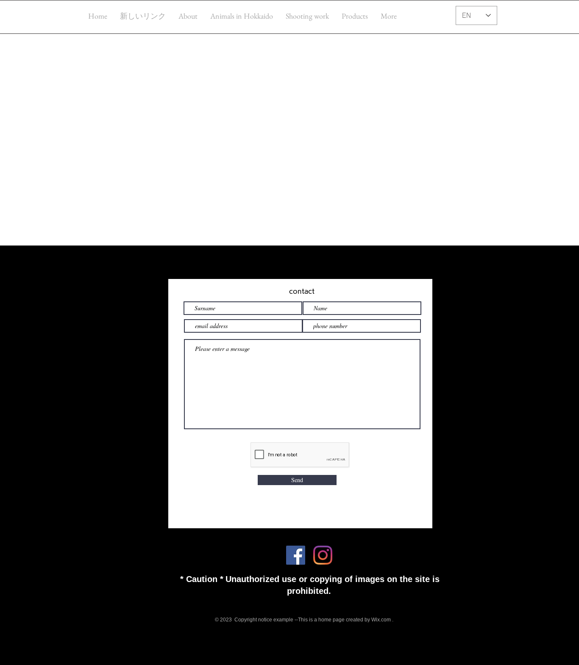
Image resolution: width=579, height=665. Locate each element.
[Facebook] (295, 555)
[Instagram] (322, 555)
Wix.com (381, 620)
